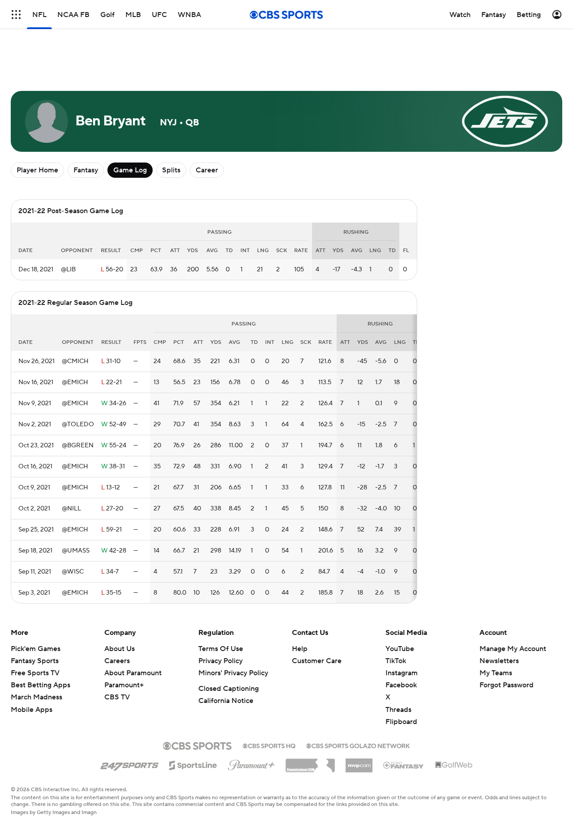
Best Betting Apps (40, 685)
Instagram (401, 672)
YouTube (399, 648)
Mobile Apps (31, 709)
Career (207, 170)
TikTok (395, 660)
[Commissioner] (310, 762)
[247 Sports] (129, 763)
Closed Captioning (228, 688)
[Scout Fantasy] (403, 764)
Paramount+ (124, 685)
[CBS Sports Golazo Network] (358, 745)
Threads (398, 709)
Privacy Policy (220, 660)
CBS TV (117, 697)
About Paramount (133, 672)
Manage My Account (512, 648)
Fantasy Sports (35, 660)
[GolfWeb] (454, 765)
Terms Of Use (220, 648)
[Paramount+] (251, 763)
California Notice (225, 700)
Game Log (130, 170)
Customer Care (317, 660)
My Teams (495, 672)
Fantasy (85, 170)
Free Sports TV (35, 672)
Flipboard (401, 721)
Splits (171, 170)
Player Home (37, 170)
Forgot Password (506, 685)
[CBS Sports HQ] (269, 745)
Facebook (401, 685)
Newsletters (499, 660)
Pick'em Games (35, 648)
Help (300, 648)
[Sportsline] (193, 763)
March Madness (36, 697)
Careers (117, 660)
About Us (119, 648)
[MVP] (359, 762)
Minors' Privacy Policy (233, 672)
